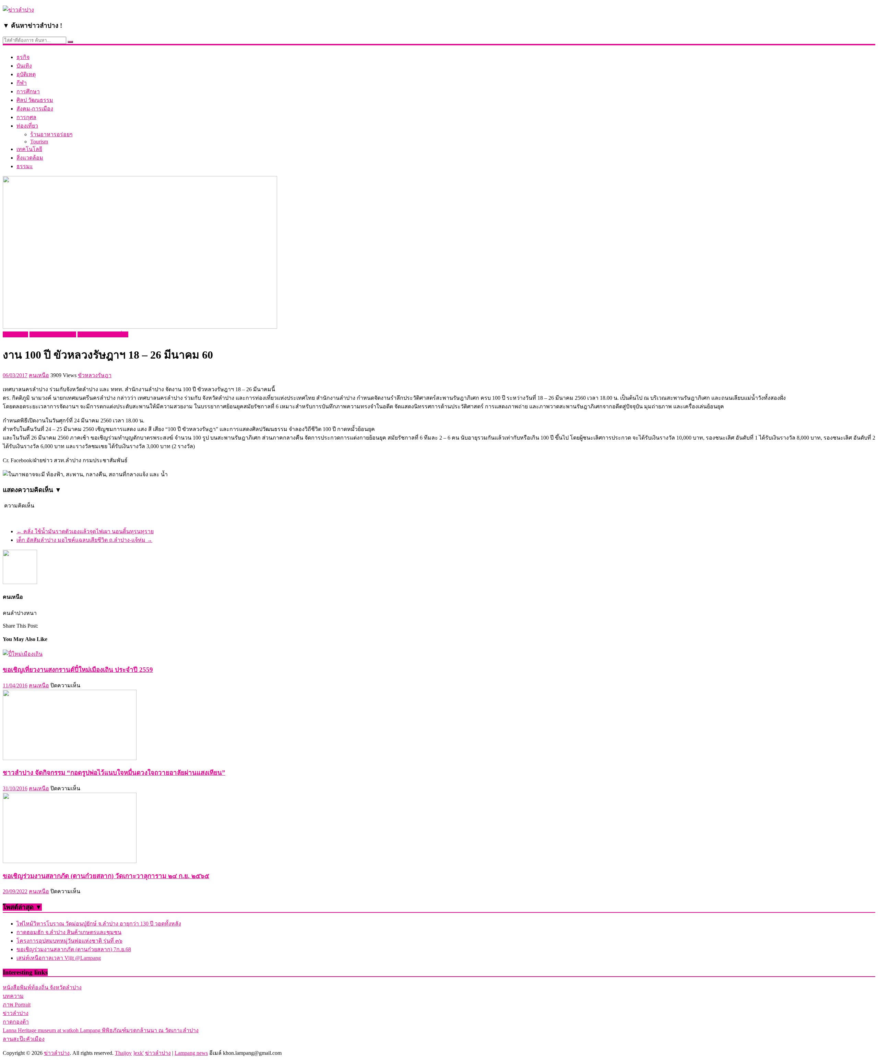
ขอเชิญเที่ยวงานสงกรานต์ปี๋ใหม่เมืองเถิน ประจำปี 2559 (78, 669)
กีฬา (21, 83)
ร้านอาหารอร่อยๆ (51, 134)
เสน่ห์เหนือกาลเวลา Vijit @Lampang (58, 958)
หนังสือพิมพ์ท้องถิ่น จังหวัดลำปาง (42, 987)
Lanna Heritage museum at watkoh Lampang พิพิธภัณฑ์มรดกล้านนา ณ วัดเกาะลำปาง (101, 1030)
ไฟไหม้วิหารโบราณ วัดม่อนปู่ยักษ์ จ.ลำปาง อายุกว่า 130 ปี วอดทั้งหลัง (98, 924)
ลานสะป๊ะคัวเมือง (24, 1039)
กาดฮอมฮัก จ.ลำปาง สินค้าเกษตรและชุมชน (68, 932)
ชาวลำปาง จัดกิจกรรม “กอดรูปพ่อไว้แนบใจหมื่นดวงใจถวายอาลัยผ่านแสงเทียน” (114, 772)
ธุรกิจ (22, 57)
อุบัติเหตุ (26, 74)
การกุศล (26, 117)
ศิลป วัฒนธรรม (34, 100)
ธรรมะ (24, 166)
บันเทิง (24, 66)
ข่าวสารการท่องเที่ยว (103, 334)
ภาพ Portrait (17, 1004)
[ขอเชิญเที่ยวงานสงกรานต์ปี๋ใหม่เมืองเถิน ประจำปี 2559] (23, 654)
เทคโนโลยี (29, 149)
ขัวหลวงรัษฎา (94, 375)
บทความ (13, 996)
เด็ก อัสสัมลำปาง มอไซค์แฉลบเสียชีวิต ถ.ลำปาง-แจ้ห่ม (84, 540)
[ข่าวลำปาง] (18, 10)
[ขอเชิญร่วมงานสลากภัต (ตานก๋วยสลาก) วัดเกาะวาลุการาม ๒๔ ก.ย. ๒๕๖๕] (70, 861)
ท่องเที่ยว (27, 126)
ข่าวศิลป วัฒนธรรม (52, 334)
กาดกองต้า (16, 1022)
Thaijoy (123, 1053)
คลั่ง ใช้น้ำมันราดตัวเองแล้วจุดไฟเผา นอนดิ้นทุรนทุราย (85, 531)
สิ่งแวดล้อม (29, 158)
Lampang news (191, 1053)
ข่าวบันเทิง (15, 334)
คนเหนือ (39, 375)
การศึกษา (28, 91)
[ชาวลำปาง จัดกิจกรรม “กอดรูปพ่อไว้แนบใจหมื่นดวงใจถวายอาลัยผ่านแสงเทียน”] (70, 758)
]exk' (138, 1053)
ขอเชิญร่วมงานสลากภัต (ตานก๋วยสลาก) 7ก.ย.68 (73, 949)
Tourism (39, 141)
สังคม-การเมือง (34, 109)
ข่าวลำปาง (15, 1013)
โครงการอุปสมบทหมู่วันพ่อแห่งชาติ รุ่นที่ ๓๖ (69, 941)
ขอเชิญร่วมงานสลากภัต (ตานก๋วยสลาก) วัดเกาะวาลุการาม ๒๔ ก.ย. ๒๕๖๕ (106, 876)
